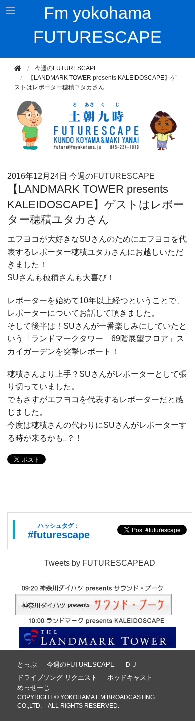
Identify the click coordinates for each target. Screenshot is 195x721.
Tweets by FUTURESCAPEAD (100, 563)
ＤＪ (131, 664)
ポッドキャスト (130, 677)
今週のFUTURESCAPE (66, 68)
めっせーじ (34, 687)
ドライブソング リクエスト (58, 677)
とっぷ (27, 664)
